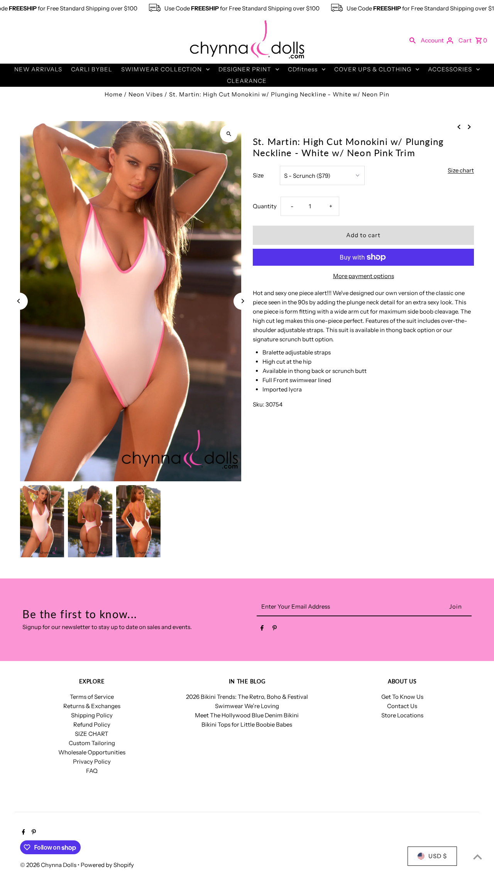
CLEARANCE (247, 80)
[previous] (459, 126)
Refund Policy (91, 724)
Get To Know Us (402, 696)
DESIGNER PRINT (244, 69)
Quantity (265, 206)
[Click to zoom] (228, 133)
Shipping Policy (92, 715)
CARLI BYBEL (91, 69)
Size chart (461, 170)
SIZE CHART (91, 733)
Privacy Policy (92, 761)
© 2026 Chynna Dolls (49, 865)
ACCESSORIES (450, 69)
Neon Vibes (146, 94)
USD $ (437, 856)
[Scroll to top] (477, 856)
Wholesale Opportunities (91, 752)
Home (113, 94)
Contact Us (402, 706)
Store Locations (402, 715)
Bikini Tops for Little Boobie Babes (246, 724)
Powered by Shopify (107, 865)
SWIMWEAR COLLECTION (161, 69)
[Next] (242, 301)
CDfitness (303, 69)
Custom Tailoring (92, 743)
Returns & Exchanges (91, 706)
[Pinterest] (274, 629)
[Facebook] (262, 629)
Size (258, 175)
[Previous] (19, 301)
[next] (469, 126)
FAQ (92, 770)
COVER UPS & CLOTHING (372, 69)
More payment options (363, 276)
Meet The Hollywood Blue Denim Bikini (247, 715)
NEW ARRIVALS (38, 69)
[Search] (413, 40)
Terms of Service (92, 696)
